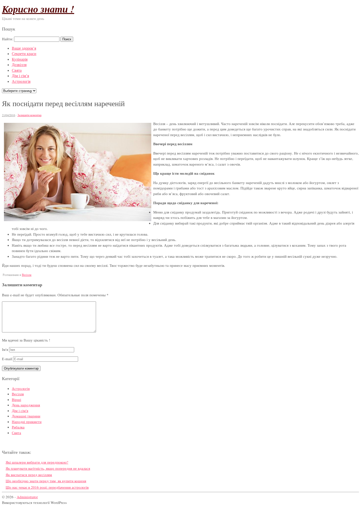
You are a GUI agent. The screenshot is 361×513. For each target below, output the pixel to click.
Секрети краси (24, 53)
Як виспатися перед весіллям (29, 474)
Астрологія (21, 81)
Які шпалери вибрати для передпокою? (37, 462)
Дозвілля (19, 64)
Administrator (27, 496)
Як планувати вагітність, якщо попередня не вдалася (48, 468)
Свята (17, 70)
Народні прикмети (27, 421)
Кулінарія (20, 59)
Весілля (26, 275)
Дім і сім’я (20, 75)
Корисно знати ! (38, 9)
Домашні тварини (26, 415)
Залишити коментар (29, 115)
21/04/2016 (8, 115)
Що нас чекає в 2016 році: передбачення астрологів (47, 487)
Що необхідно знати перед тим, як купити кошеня (46, 480)
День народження (26, 404)
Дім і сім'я (20, 410)
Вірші (16, 399)
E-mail (7, 358)
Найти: (7, 38)
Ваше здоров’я (24, 48)
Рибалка (18, 427)
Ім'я (5, 349)
